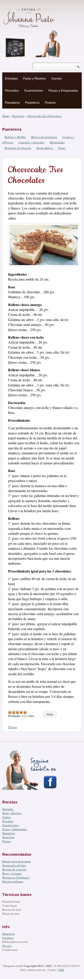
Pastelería (32, 102)
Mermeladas (57, 142)
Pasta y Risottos (34, 78)
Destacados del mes (14, 865)
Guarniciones (33, 90)
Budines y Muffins (15, 137)
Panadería (12, 102)
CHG (61, 970)
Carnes (56, 78)
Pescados (12, 90)
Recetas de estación (14, 869)
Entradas (11, 78)
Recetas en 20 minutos (15, 877)
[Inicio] (29, 17)
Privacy (7, 946)
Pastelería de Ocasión (17, 148)
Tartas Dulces (44, 148)
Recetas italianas (12, 881)
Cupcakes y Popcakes (32, 142)
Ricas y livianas (12, 873)
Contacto (8, 938)
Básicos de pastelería (44, 137)
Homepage (8, 934)
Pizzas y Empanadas (63, 90)
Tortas (62, 148)
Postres (50, 102)
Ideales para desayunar (16, 861)
